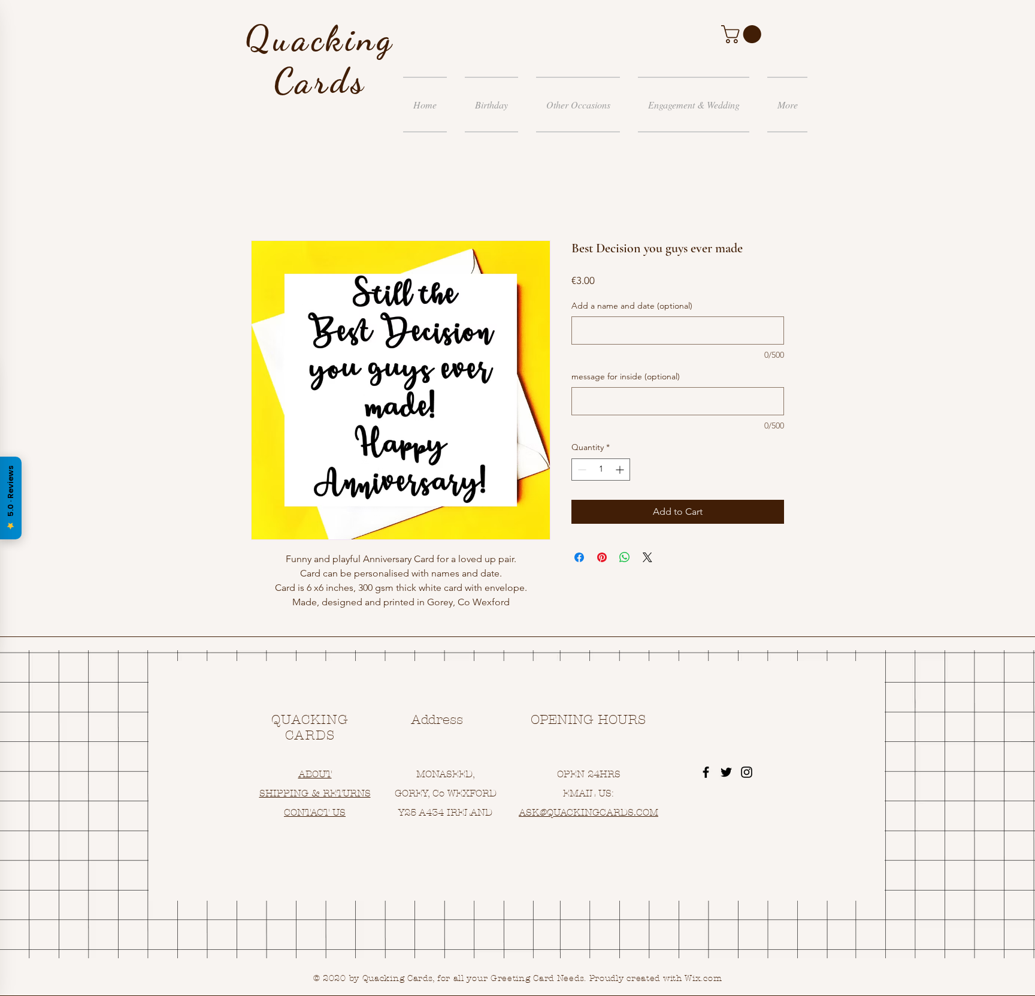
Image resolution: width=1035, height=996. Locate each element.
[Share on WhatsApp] (625, 557)
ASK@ (533, 812)
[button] (743, 34)
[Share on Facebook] (579, 557)
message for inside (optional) (625, 376)
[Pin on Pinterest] (602, 557)
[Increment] (620, 469)
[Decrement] (580, 469)
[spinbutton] (600, 469)
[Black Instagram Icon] (746, 772)
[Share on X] (647, 557)
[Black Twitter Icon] (726, 772)
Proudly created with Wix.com (655, 978)
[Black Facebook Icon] (705, 772)
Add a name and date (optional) (631, 305)
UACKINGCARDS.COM (605, 812)
